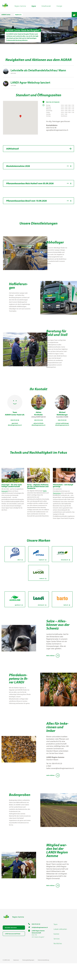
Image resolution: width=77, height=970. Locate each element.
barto (45, 491)
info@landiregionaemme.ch (40, 927)
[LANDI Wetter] (74, 14)
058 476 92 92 (36, 924)
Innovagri (5, 491)
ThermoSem (57, 493)
